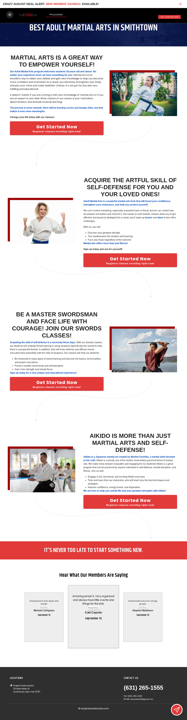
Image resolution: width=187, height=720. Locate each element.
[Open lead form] (177, 710)
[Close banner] (180, 4)
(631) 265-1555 (143, 687)
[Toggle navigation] (9, 14)
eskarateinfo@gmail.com (141, 699)
